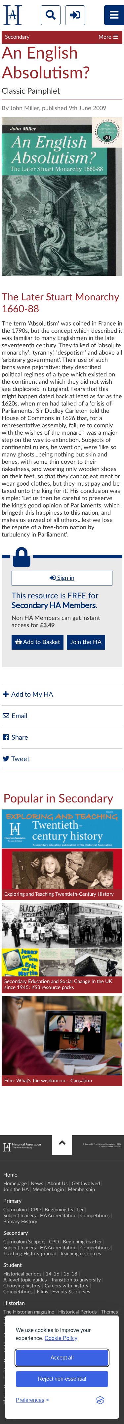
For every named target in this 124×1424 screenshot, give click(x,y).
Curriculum (15, 1209)
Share (19, 737)
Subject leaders (19, 1215)
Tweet (19, 759)
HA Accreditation (58, 1215)
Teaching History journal (29, 1253)
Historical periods (22, 1274)
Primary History (20, 1221)
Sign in (65, 578)
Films (42, 1291)
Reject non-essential (62, 1379)
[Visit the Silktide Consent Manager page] (100, 1400)
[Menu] (114, 15)
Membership (81, 1189)
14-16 (53, 1274)
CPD (36, 1209)
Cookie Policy (61, 1338)
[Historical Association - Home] (22, 1149)
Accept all (62, 1357)
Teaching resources (80, 1253)
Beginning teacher (64, 1209)
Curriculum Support (24, 1241)
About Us (57, 1183)
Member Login (48, 1189)
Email (18, 716)
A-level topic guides (25, 1279)
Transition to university (76, 1279)
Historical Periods (77, 1312)
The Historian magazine (28, 1312)
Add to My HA (31, 694)
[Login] (75, 15)
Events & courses (71, 1291)
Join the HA (86, 642)
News (37, 1183)
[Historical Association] (12, 16)
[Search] (51, 15)
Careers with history (67, 1285)
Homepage (15, 1183)
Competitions (95, 1215)
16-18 (70, 1274)
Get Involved (86, 1183)
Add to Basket (41, 642)
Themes (109, 1312)
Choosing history (22, 1285)
